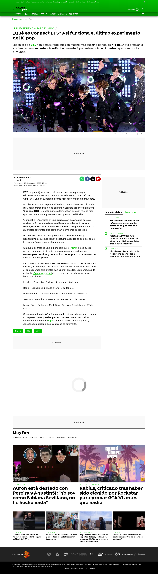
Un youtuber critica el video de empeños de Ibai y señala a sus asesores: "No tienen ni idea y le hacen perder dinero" (93, 538)
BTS (28, 331)
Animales (62, 14)
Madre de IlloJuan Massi (90, 2)
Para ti (44, 14)
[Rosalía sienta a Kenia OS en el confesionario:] (129, 520)
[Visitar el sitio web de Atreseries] (91, 554)
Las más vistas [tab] (113, 212)
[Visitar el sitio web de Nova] (74, 554)
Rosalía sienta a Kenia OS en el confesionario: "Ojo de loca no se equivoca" (128, 537)
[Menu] (142, 14)
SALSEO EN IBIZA (116, 233)
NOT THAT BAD (116, 218)
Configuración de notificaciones (73, 568)
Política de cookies (95, 564)
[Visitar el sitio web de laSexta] (57, 554)
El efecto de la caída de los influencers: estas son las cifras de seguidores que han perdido (124, 224)
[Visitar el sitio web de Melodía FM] (117, 554)
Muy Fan (17, 14)
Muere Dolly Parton (23, 2)
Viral (26, 14)
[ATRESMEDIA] (21, 554)
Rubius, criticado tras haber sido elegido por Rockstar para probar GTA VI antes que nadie (111, 495)
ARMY (74, 248)
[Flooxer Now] (29, 9)
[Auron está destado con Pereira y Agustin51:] (46, 463)
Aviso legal (66, 564)
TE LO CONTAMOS (86, 532)
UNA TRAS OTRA (19, 485)
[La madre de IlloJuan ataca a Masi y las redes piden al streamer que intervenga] (62, 520)
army (37, 331)
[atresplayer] (132, 9)
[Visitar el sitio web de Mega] (83, 554)
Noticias (35, 14)
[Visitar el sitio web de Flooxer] (141, 554)
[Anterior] (14, 2)
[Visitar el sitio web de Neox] (66, 554)
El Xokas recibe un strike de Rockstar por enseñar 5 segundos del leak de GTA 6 (125, 254)
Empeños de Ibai (75, 2)
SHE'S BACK (50, 532)
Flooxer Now (17, 19)
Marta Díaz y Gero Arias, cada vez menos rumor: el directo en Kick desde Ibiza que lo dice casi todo (124, 240)
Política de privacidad (79, 564)
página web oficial (42, 273)
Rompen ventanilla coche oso (41, 2)
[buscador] (142, 9)
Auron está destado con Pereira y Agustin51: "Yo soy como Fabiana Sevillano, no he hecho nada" (44, 495)
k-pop (51, 320)
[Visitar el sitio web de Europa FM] (109, 554)
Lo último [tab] (130, 212)
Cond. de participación (111, 564)
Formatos (73, 14)
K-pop (18, 331)
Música (53, 14)
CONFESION (117, 532)
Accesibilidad (90, 568)
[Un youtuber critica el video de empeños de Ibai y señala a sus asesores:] (95, 520)
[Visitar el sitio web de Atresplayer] (129, 554)
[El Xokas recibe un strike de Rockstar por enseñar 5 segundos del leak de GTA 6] (29, 520)
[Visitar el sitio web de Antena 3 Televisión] (48, 554)
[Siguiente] (144, 2)
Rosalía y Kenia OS (60, 2)
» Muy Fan (27, 19)
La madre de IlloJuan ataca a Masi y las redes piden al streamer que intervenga (61, 537)
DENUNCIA (114, 249)
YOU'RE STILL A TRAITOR (89, 485)
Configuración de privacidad (131, 564)
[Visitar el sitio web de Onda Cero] (100, 554)
